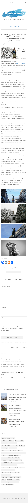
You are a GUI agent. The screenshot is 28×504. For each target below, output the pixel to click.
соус (4, 479)
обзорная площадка (14, 455)
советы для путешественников (11, 477)
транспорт (14, 482)
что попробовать (7, 484)
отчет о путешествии (15, 460)
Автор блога (22, 44)
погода (21, 467)
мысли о (5, 452)
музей (20, 450)
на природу (21, 452)
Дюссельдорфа (20, 63)
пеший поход (19, 462)
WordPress (23, 498)
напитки (12, 452)
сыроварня (5, 482)
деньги (5, 443)
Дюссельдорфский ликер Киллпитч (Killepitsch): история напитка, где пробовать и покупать (16, 345)
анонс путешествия (8, 438)
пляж (15, 467)
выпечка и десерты (8, 440)
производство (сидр (8, 469)
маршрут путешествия (9, 450)
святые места (6, 474)
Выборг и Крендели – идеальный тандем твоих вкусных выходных (16, 421)
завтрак (22, 445)
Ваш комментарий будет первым (14, 268)
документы (13, 443)
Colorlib (12, 498)
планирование (6, 467)
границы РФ (19, 440)
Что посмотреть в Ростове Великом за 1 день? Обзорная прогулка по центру (17, 397)
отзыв (4, 460)
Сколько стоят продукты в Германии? (14, 342)
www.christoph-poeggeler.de (9, 187)
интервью (12, 448)
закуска (5, 448)
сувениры (10, 479)
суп (17, 479)
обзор (4, 455)
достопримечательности (14, 272)
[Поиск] (26, 2)
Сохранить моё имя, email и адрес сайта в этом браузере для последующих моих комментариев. (12, 328)
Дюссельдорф (14, 26)
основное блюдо (7, 457)
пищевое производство (9, 465)
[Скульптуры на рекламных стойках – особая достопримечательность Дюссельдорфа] (13, 52)
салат (17, 472)
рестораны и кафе (7, 472)
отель (17, 457)
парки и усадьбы (7, 462)
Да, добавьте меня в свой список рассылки (14, 334)
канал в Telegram (19, 380)
